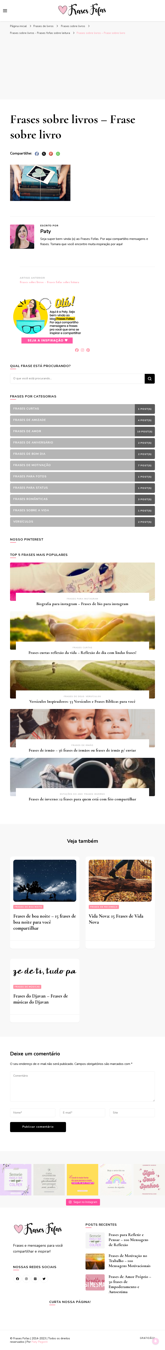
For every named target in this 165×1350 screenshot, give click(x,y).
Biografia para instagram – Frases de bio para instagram (82, 603)
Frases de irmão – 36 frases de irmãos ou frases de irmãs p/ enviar (82, 750)
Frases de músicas (27, 986)
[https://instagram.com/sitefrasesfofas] (26, 1279)
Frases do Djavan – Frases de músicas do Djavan (40, 999)
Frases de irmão (82, 745)
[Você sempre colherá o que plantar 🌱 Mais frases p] (15, 1179)
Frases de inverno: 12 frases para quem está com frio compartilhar (82, 799)
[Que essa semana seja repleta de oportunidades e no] (49, 1179)
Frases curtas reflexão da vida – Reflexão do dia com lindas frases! (82, 652)
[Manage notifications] (155, 1341)
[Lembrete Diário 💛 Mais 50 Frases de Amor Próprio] (149, 1179)
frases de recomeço (104, 907)
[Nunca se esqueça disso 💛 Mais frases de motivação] (82, 1179)
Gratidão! (147, 1338)
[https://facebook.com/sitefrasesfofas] (17, 1279)
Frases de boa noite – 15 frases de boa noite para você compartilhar (44, 922)
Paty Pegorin (40, 1342)
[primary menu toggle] (5, 10)
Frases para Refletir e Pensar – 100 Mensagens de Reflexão (128, 1239)
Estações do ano (71, 794)
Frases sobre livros (73, 26)
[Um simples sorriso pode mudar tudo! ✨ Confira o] (116, 1179)
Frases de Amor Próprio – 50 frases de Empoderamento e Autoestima (130, 1284)
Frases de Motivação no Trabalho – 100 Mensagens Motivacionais (130, 1260)
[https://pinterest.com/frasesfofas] (35, 1279)
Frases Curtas (82, 647)
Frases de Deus (74, 696)
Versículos (93, 696)
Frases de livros (43, 26)
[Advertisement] (82, 67)
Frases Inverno (94, 794)
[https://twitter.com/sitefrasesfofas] (44, 1279)
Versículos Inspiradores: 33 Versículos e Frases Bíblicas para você (82, 701)
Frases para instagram (82, 598)
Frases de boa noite (28, 907)
